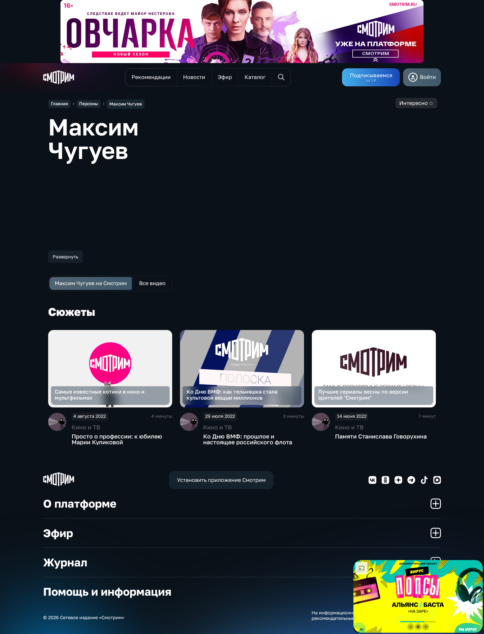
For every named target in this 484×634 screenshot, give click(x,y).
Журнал (65, 562)
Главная (59, 103)
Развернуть (65, 256)
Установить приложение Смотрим (221, 480)
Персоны (88, 103)
